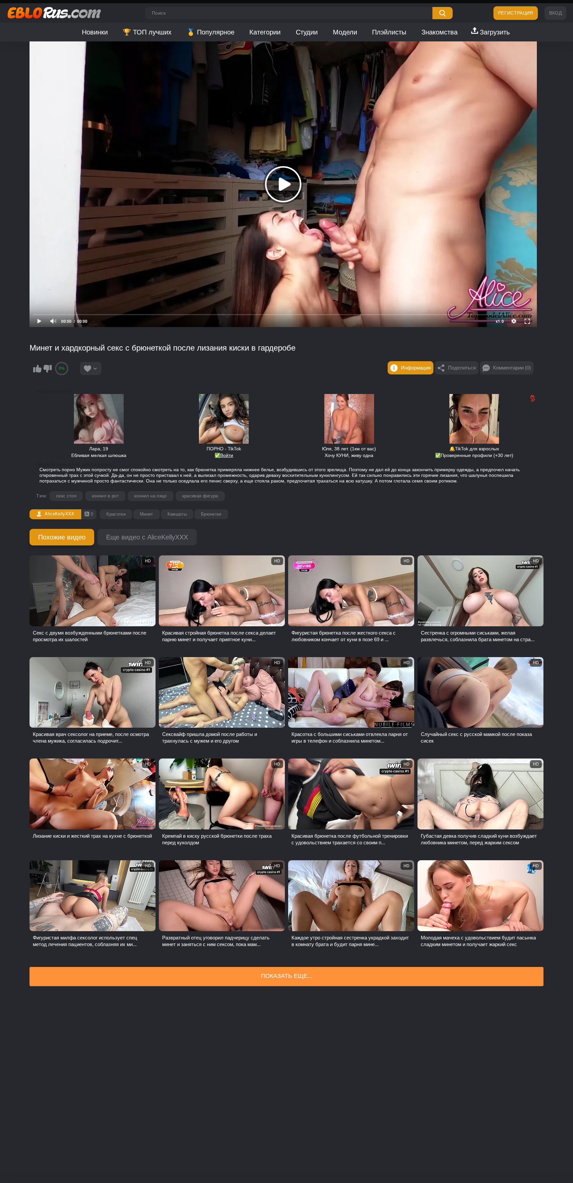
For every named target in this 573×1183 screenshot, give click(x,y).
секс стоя (66, 495)
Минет (146, 514)
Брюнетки (211, 514)
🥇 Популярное (210, 32)
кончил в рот (105, 495)
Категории (265, 32)
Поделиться (462, 367)
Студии (307, 32)
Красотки (116, 514)
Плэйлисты (389, 32)
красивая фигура (200, 495)
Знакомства (439, 32)
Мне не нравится (47, 368)
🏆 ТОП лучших (147, 32)
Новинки (95, 32)
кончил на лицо (150, 495)
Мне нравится (37, 368)
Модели (345, 32)
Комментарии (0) (512, 367)
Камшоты (177, 514)
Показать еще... (286, 976)
